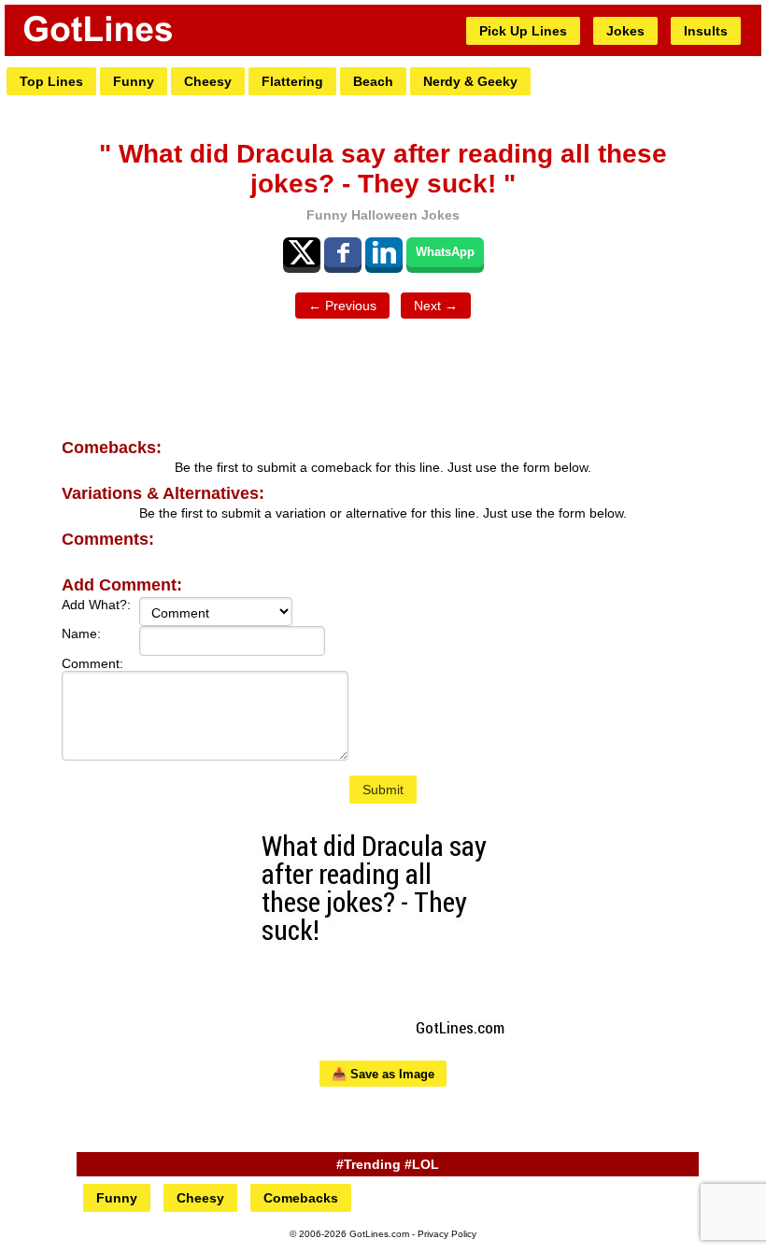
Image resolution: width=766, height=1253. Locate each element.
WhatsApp (445, 252)
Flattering (292, 81)
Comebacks (300, 1197)
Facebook (343, 252)
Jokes (625, 30)
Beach (373, 81)
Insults (706, 30)
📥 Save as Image (383, 1074)
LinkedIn (384, 252)
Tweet (301, 252)
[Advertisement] (383, 379)
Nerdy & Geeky (470, 81)
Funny (133, 81)
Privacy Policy (447, 1234)
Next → (436, 305)
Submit (383, 789)
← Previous (342, 305)
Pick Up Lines (523, 30)
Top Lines (51, 81)
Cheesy (208, 81)
